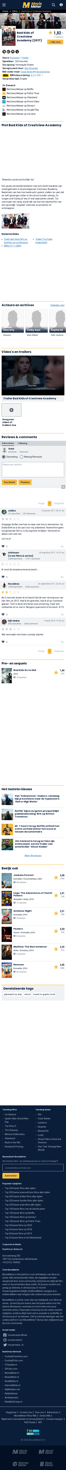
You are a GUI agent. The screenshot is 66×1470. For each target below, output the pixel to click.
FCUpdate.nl (11, 1364)
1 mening (22, 443)
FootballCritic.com (14, 1360)
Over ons (39, 1412)
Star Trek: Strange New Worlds (49, 1148)
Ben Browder (31, 68)
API (40, 1422)
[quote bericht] (62, 547)
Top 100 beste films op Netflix (20, 1213)
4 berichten (8, 443)
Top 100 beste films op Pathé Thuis (22, 1221)
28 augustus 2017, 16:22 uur (51, 553)
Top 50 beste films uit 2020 (18, 1225)
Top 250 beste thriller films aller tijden (23, 1196)
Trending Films (9, 1109)
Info (4, 20)
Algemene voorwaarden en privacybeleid (22, 1419)
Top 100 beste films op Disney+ (20, 1217)
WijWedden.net (12, 1389)
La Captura (10, 1114)
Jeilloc (12, 510)
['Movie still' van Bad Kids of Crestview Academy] (15, 221)
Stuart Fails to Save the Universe (49, 1141)
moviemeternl (14, 1340)
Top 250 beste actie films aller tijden (23, 1204)
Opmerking (12, 457)
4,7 (36, 75)
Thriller (25, 58)
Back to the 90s (12, 1142)
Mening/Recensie (33, 457)
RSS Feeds (29, 1422)
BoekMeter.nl (11, 1381)
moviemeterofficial (17, 1335)
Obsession (10, 1138)
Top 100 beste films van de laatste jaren (25, 1209)
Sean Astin (27, 71)
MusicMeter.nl (12, 1377)
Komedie (14, 58)
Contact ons (26, 1412)
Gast (11, 448)
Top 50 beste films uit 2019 (18, 1233)
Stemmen (34, 20)
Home (5, 11)
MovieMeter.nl (12, 1373)
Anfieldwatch (11, 1397)
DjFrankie (14, 620)
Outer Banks (44, 1118)
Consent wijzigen (54, 1419)
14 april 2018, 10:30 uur (54, 621)
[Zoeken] (53, 5)
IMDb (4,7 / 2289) (12, 246)
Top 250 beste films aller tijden (20, 1188)
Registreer (11, 1412)
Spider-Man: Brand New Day (17, 1120)
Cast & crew (17, 20)
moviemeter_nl (15, 1345)
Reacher (42, 1127)
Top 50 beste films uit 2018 (18, 1229)
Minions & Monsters (15, 1134)
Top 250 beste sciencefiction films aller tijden (27, 1192)
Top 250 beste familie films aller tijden (24, 1200)
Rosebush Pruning (14, 1146)
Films (14, 11)
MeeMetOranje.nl (13, 1401)
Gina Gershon (43, 71)
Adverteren (52, 1412)
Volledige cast (57, 305)
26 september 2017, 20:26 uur (51, 584)
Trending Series (43, 1109)
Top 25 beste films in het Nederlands (23, 1237)
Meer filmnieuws (33, 855)
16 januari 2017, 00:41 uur (52, 511)
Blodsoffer (43, 1131)
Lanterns (42, 1122)
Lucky (41, 1135)
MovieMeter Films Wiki (25, 1415)
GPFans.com (11, 1369)
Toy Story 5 (10, 1126)
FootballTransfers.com (16, 1356)
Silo (39, 1114)
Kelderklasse (11, 1393)
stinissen (13, 552)
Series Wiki (45, 1415)
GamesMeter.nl (12, 1385)
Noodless (13, 583)
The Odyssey (11, 1130)
